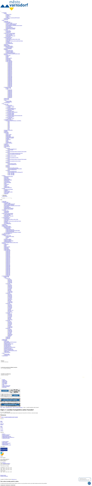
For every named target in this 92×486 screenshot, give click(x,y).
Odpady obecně (6, 351)
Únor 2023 (9, 304)
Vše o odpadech (6, 99)
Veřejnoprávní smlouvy (9, 51)
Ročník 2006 (10, 79)
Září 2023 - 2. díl (10, 310)
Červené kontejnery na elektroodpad (9, 347)
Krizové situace (6, 145)
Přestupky (7, 138)
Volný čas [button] (3, 175)
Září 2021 (9, 325)
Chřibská (1, 430)
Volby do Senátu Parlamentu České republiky (15, 168)
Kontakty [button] (3, 188)
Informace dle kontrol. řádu (8, 130)
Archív (5, 277)
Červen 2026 (10, 282)
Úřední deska (6, 131)
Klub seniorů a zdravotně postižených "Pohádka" (13, 232)
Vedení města (6, 21)
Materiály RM (8, 32)
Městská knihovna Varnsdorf (6, 436)
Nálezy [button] (5, 100)
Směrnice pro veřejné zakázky (8, 240)
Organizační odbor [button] (9, 110)
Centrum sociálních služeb (6, 217)
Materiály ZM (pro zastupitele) (8, 208)
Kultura (5, 183)
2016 (9, 129)
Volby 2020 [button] (8, 160)
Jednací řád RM (8, 31)
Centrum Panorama (7, 181)
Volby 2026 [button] (8, 148)
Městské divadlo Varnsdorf (6, 443)
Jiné (6, 238)
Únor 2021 (9, 321)
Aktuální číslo (8, 55)
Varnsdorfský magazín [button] (7, 87)
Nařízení (7, 237)
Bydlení (7, 133)
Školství (7, 141)
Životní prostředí (8, 142)
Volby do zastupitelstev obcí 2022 (13, 157)
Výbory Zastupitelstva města (8, 214)
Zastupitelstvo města (9, 22)
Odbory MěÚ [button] (6, 104)
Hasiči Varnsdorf (4, 442)
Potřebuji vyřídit (4, 381)
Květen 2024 (10, 296)
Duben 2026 (10, 281)
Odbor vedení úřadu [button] (9, 117)
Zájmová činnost (6, 186)
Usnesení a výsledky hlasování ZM (11, 23)
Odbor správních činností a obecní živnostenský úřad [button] (14, 115)
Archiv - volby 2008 (11, 173)
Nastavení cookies (3, 475)
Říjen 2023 (9, 311)
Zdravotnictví (6, 44)
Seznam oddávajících (9, 27)
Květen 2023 (10, 306)
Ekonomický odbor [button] (9, 105)
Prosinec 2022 (10, 319)
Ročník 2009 (8, 265)
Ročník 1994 (8, 271)
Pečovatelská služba (9, 42)
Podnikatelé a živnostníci (10, 137)
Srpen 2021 (10, 324)
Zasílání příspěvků (9, 60)
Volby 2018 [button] (8, 162)
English (3, 196)
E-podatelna (6, 190)
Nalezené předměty (9, 101)
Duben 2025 (10, 286)
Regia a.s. (3, 433)
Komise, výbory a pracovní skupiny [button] (9, 33)
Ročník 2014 (10, 72)
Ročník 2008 (10, 77)
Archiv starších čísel (7, 250)
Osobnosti (7, 15)
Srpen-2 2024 (10, 299)
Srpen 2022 (10, 317)
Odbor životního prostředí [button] (10, 113)
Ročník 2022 (10, 65)
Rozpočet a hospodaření (8, 48)
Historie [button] (5, 13)
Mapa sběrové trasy (7, 342)
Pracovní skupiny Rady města (10, 35)
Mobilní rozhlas (6, 98)
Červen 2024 (10, 297)
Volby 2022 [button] (8, 156)
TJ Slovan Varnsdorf (5, 441)
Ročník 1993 (10, 83)
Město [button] (3, 20)
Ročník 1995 (10, 82)
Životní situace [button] (6, 132)
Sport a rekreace (6, 184)
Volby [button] (5, 147)
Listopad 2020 (10, 334)
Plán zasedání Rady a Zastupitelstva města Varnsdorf (14, 25)
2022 (9, 124)
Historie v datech (8, 14)
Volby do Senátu (10, 149)
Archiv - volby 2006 (11, 174)
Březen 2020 (10, 335)
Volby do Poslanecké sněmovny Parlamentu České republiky (17, 151)
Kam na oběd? (6, 178)
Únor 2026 (9, 279)
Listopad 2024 (10, 301)
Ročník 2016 (8, 259)
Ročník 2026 (10, 62)
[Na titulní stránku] (14, 10)
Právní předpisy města (9, 50)
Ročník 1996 (10, 81)
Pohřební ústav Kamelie (6, 438)
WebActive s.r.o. (14, 479)
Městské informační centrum (8, 176)
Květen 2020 (10, 330)
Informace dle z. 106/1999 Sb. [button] (8, 119)
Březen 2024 (10, 294)
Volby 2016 (8, 166)
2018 (9, 127)
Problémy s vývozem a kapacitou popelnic (10, 350)
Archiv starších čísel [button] (9, 61)
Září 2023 (9, 309)
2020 (9, 125)
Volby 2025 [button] (8, 150)
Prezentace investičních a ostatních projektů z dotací (12, 53)
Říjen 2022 (9, 318)
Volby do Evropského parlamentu (13, 167)
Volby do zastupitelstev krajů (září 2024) (14, 154)
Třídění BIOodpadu (7, 352)
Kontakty (3, 379)
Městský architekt (7, 45)
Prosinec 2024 (10, 302)
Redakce (7, 56)
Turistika (5, 185)
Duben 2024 (10, 295)
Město (4, 407)
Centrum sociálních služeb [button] (8, 37)
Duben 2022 (10, 314)
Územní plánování (7, 146)
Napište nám (6, 193)
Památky (7, 16)
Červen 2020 (10, 331)
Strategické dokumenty (7, 241)
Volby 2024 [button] (8, 152)
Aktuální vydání (8, 88)
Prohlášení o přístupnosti (4, 476)
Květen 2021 (10, 323)
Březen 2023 (10, 305)
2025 (9, 121)
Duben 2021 (10, 322)
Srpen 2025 (10, 288)
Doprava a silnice (8, 134)
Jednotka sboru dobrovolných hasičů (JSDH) (13, 230)
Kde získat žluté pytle (7, 344)
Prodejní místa (6, 247)
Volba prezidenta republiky (12, 155)
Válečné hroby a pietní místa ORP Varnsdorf (13, 17)
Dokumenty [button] (6, 49)
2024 (9, 122)
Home (1, 407)
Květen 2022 (10, 315)
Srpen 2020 (10, 332)
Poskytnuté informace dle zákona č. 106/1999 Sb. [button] (13, 120)
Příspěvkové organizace (5, 386)
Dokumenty (4, 234)
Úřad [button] (3, 103)
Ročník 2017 (10, 97)
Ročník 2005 (10, 80)
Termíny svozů (6, 341)
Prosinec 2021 (10, 327)
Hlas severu (4, 243)
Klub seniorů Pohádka (7, 182)
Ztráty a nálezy (4, 383)
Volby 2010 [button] (8, 170)
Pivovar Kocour (6, 180)
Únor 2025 (9, 284)
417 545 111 (3, 462)
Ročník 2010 (8, 264)
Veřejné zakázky (6, 144)
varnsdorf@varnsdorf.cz (6, 463)
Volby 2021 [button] (8, 158)
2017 (9, 128)
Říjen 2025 (9, 290)
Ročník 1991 (10, 85)
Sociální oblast (8, 139)
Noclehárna (8, 41)
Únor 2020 (9, 329)
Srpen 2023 (10, 308)
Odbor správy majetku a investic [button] (11, 108)
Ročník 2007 (10, 78)
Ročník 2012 (10, 74)
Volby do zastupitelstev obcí (12, 164)
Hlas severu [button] (6, 54)
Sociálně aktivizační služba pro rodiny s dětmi (13, 39)
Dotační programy (7, 102)
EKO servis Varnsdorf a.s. (6, 434)
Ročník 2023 (10, 92)
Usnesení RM (8, 30)
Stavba (7, 140)
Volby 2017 (8, 165)
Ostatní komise (8, 36)
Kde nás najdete (6, 192)
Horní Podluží (1, 427)
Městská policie (8, 228)
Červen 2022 (10, 316)
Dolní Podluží (1, 421)
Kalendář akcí (6, 177)
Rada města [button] (6, 29)
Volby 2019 (8, 161)
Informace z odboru (11, 106)
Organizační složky (9, 47)
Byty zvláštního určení (9, 43)
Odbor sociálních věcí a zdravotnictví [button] (11, 112)
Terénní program (8, 38)
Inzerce (7, 57)
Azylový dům (6, 220)
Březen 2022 (10, 313)
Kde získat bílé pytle (7, 345)
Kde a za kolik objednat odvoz (8, 349)
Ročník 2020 (10, 67)
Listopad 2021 (10, 326)
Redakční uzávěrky (7, 246)
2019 (9, 126)
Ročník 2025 (10, 63)
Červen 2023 (10, 307)
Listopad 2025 (10, 291)
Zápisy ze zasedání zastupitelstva (11, 24)
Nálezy (3, 353)
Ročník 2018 (10, 69)
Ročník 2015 (10, 71)
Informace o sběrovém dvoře (8, 348)
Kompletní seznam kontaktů (8, 189)
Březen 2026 (10, 280)
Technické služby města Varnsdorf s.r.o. (8, 437)
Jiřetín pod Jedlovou (2, 424)
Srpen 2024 (10, 298)
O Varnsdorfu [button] (4, 12)
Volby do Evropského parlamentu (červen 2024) (15, 153)
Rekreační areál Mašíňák (8, 179)
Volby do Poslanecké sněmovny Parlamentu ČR (15, 172)
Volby (3, 384)
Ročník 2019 (10, 68)
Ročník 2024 (10, 91)
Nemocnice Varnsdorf (5, 435)
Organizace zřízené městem (6, 226)
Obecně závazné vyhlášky (10, 236)
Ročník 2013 (10, 73)
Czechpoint (6, 143)
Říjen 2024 (9, 300)
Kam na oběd (4, 387)
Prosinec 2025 (10, 292)
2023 (9, 123)
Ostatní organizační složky (10, 229)
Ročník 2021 (10, 66)
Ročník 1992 (10, 84)
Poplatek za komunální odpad (8, 343)
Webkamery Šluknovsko (8, 187)
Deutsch (6, 196)
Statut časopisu (8, 59)
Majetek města (8, 135)
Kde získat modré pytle (7, 346)
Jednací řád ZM (8, 26)
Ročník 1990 (10, 86)
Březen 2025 (10, 285)
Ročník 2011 (10, 75)
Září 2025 (9, 289)
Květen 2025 (10, 287)
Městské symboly (6, 18)
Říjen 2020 (9, 333)
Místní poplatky (8, 136)
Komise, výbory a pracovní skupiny (7, 213)
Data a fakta (6, 19)
